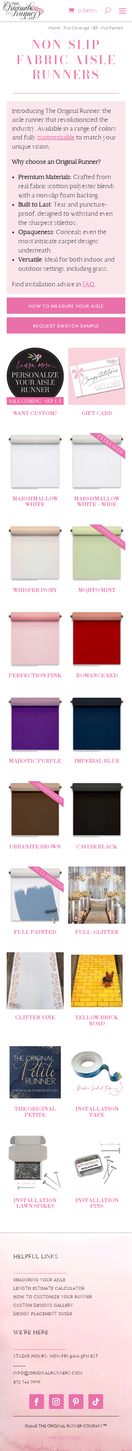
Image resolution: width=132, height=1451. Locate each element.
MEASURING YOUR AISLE (39, 1279)
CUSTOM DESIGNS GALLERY (43, 1305)
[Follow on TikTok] (95, 1401)
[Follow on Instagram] (56, 1401)
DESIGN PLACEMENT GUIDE (42, 1313)
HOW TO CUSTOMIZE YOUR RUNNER (52, 1296)
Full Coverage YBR (81, 27)
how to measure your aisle (66, 306)
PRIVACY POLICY (66, 1437)
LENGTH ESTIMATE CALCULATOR (49, 1288)
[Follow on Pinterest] (76, 1401)
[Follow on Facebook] (36, 1401)
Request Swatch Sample (66, 326)
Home (54, 27)
